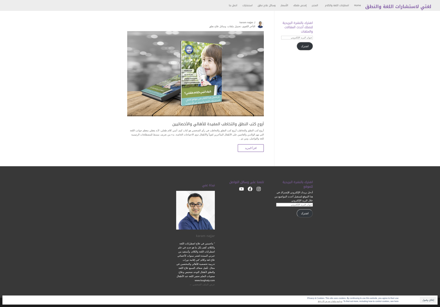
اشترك (305, 46)
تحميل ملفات (234, 26)
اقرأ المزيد (251, 148)
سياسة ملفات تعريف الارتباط (330, 301)
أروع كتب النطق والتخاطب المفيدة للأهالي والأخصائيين (218, 124)
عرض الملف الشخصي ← (202, 284)
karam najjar (246, 22)
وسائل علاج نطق (217, 26)
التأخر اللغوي (248, 26)
